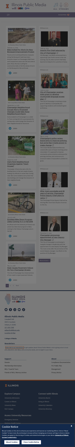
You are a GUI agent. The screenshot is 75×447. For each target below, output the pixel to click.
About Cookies (12, 442)
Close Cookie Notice (31, 442)
